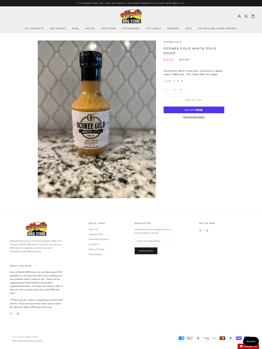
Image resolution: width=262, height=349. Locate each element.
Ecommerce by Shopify (32, 340)
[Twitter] (178, 81)
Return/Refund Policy (99, 239)
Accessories (131, 28)
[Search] (246, 16)
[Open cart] (253, 16)
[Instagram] (207, 230)
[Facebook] (174, 81)
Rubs (75, 28)
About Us (93, 229)
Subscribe (146, 251)
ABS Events (58, 28)
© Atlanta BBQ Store (25, 337)
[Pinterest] (182, 81)
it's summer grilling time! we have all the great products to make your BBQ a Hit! (131, 3)
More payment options (194, 116)
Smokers (173, 28)
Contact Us (94, 244)
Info (189, 28)
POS (14, 340)
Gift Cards (153, 28)
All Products (34, 28)
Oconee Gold (173, 42)
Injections (108, 28)
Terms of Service (96, 249)
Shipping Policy (96, 234)
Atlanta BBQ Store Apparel (217, 28)
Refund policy (95, 254)
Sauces (90, 28)
